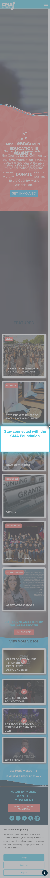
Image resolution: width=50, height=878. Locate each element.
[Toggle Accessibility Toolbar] (45, 873)
